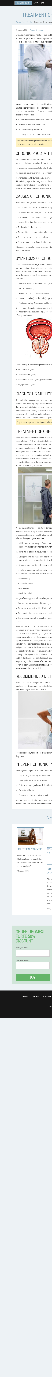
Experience (47, 996)
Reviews (36, 996)
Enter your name (22, 948)
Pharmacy (26, 996)
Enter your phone (22, 960)
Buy (32, 977)
